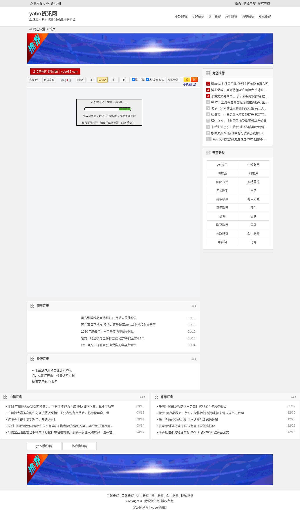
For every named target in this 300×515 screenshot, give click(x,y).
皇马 (253, 225)
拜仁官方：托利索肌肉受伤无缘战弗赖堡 (108, 345)
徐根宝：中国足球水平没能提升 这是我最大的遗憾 (245, 114)
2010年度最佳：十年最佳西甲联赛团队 (107, 331)
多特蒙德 (253, 182)
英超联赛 (198, 16)
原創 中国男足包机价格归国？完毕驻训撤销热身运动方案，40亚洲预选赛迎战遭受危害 (67, 426)
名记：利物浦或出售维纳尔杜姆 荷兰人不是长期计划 (247, 108)
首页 (238, 3)
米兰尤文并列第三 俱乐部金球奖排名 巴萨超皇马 (244, 96)
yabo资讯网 (44, 446)
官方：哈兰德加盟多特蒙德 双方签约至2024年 (112, 338)
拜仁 (253, 207)
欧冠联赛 (264, 16)
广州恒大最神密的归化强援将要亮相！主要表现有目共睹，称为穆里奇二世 (58, 413)
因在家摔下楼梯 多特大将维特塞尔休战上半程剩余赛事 (118, 324)
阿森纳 (222, 242)
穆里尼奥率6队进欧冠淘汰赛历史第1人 (237, 133)
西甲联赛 (248, 16)
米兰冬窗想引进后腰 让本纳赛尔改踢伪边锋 (240, 127)
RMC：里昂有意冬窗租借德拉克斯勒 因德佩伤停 (244, 102)
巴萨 (253, 190)
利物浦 (253, 173)
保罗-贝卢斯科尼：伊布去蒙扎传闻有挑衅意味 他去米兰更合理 (201, 413)
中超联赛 (181, 16)
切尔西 (222, 173)
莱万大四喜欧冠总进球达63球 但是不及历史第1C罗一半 (251, 139)
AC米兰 (222, 165)
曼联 (253, 216)
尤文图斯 (222, 190)
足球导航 (264, 3)
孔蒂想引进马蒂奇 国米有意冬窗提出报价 (187, 426)
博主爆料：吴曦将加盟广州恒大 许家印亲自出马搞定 (247, 90)
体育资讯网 (79, 446)
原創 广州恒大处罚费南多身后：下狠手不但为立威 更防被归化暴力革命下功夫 (61, 406)
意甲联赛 (231, 16)
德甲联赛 (214, 16)
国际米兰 (222, 182)
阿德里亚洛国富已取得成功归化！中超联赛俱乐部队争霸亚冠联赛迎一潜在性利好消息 (66, 432)
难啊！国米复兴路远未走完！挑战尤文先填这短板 (192, 406)
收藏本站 (249, 3)
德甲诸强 (253, 199)
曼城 (222, 216)
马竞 (253, 242)
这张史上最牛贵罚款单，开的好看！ (32, 419)
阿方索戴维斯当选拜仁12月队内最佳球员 (109, 318)
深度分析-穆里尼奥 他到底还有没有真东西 (239, 84)
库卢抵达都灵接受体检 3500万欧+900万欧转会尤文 (194, 432)
